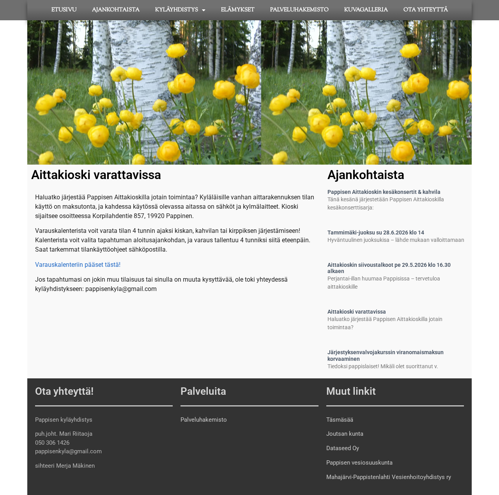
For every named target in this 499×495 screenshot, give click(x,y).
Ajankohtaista (116, 10)
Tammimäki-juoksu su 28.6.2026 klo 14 (375, 232)
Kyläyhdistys (176, 10)
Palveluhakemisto (299, 10)
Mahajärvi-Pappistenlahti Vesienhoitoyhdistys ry (388, 477)
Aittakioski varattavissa (356, 312)
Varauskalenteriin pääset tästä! (77, 264)
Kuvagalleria (366, 10)
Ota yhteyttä (425, 10)
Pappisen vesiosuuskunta (359, 462)
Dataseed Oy (342, 448)
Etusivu (63, 10)
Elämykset (238, 10)
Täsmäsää (339, 419)
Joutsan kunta (344, 433)
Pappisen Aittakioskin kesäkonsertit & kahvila (384, 192)
